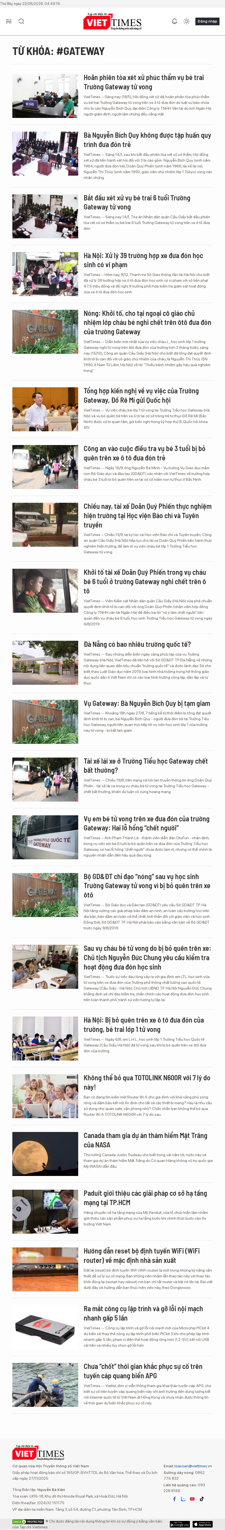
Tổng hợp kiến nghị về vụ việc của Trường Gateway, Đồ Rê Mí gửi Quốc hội (141, 395)
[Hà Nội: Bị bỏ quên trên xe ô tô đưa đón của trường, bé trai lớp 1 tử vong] (45, 1038)
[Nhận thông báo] (174, 21)
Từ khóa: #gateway (58, 50)
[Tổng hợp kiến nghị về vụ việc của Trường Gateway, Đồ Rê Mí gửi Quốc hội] (45, 409)
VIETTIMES (112, 21)
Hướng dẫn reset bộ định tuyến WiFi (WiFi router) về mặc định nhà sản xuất (142, 1255)
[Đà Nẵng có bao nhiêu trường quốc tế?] (45, 663)
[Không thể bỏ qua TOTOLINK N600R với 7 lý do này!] (45, 1096)
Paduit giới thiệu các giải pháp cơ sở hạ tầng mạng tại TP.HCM (145, 1197)
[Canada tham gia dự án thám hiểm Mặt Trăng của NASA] (45, 1154)
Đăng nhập (207, 21)
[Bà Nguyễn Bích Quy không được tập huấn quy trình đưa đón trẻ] (45, 154)
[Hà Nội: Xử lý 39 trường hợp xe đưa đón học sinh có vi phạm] (45, 274)
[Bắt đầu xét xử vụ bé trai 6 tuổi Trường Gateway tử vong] (45, 216)
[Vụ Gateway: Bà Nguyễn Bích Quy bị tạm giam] (45, 722)
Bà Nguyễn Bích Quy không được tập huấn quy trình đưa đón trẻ (147, 139)
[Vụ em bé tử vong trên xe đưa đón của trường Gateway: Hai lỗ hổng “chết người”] (45, 837)
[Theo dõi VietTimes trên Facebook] (174, 1499)
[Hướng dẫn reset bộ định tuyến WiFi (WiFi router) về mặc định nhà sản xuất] (45, 1269)
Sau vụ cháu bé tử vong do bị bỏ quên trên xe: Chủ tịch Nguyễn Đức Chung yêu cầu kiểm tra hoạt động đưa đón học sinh (147, 957)
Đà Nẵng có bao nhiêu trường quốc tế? (137, 644)
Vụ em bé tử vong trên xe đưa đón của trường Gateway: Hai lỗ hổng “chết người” (147, 823)
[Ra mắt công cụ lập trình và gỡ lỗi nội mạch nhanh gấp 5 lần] (45, 1327)
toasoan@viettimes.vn (193, 1466)
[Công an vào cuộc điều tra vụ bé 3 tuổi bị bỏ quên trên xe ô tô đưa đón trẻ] (45, 467)
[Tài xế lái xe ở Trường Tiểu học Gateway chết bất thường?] (45, 780)
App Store (180, 1524)
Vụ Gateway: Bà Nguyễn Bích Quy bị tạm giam (147, 703)
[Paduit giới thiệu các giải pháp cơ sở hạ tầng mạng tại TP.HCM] (45, 1212)
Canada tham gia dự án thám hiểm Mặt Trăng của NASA (145, 1140)
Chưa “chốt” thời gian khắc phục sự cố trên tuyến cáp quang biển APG (143, 1371)
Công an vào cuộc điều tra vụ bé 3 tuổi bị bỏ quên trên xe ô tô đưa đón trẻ (145, 453)
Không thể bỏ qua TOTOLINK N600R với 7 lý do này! (147, 1082)
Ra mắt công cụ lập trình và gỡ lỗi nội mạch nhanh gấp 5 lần (143, 1313)
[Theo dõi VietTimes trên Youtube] (192, 1498)
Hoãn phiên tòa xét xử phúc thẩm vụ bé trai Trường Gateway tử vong (144, 82)
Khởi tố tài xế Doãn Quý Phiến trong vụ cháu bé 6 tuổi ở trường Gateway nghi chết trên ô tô (145, 581)
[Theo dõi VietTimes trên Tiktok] (201, 1498)
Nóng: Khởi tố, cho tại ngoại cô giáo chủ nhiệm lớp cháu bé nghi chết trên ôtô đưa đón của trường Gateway (147, 322)
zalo (183, 1499)
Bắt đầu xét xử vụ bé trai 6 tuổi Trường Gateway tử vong (137, 202)
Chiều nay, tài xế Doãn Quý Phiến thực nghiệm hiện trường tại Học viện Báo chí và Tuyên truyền (148, 515)
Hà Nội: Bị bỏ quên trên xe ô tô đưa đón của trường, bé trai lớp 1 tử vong (144, 1024)
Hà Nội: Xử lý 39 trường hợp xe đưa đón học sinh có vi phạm (143, 260)
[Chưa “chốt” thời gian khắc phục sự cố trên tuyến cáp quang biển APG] (45, 1385)
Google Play (203, 1524)
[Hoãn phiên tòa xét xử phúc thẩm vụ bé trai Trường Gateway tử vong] (45, 96)
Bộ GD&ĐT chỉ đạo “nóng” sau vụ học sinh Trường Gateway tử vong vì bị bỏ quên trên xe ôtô (147, 885)
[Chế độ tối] (186, 21)
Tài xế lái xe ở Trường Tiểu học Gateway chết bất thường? (146, 765)
